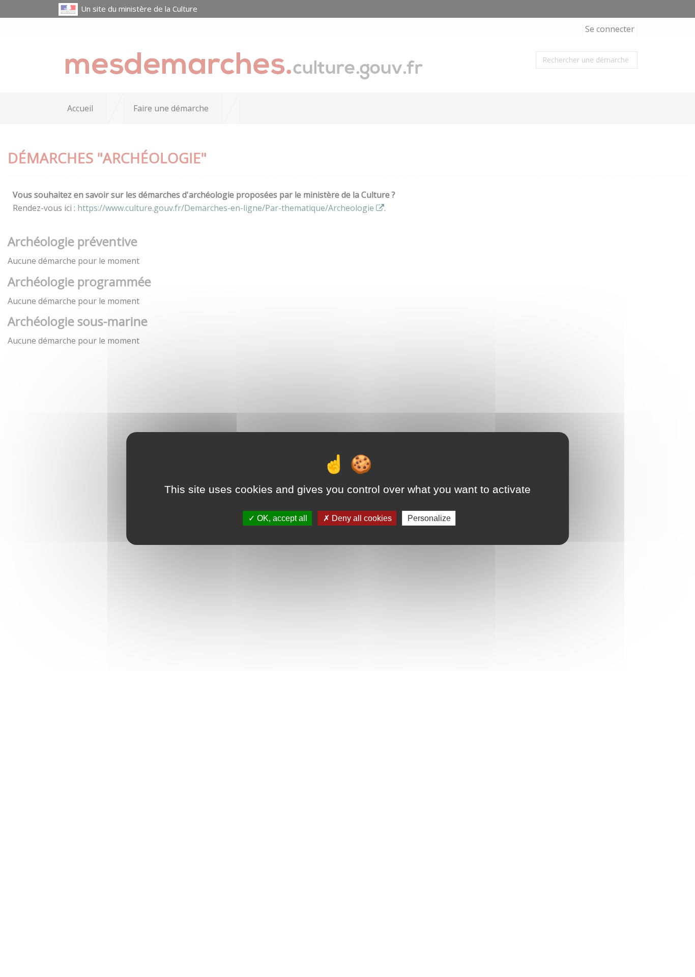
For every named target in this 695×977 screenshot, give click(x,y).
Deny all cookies (361, 518)
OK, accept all (281, 518)
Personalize (429, 518)
